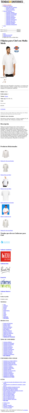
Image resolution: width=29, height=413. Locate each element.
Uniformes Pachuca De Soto (9, 363)
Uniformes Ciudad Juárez (8, 368)
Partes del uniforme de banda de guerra (11, 387)
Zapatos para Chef (7, 328)
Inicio (4, 33)
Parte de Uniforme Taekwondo (9, 399)
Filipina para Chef (7, 36)
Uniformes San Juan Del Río (9, 370)
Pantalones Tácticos (7, 331)
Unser (4, 311)
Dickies (6, 96)
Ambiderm (5, 305)
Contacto (5, 404)
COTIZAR (3, 109)
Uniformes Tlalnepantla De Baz (10, 364)
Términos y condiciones (8, 406)
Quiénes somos (6, 402)
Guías (4, 25)
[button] (3, 77)
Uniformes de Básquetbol (11, 24)
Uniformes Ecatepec (7, 365)
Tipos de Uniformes (7, 11)
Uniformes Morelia (7, 369)
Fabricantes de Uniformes (11, 7)
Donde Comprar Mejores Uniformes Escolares (13, 390)
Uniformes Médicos (10, 12)
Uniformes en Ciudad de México (10, 360)
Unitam (4, 314)
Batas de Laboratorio (7, 327)
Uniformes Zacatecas (7, 372)
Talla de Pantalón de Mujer (9, 395)
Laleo (4, 304)
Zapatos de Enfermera (8, 323)
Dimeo (4, 315)
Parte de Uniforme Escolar (9, 396)
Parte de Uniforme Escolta (8, 398)
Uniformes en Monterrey (8, 373)
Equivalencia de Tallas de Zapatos (10, 389)
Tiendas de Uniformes (8, 6)
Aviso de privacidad (7, 407)
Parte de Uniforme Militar (8, 394)
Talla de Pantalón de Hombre (9, 391)
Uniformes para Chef (10, 20)
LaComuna (25, 410)
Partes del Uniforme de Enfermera (10, 388)
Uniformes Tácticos (10, 16)
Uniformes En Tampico (8, 374)
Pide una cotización (7, 405)
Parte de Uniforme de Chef (9, 393)
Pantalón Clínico (6, 325)
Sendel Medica (6, 310)
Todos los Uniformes (10, 9)
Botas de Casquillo (7, 335)
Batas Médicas (6, 329)
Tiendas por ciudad (10, 8)
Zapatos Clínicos (6, 324)
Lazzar (4, 309)
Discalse (5, 307)
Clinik (4, 313)
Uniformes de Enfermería (11, 13)
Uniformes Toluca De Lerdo (9, 362)
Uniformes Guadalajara (8, 367)
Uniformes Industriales (11, 17)
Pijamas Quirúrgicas (7, 330)
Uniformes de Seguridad (11, 14)
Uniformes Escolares (10, 18)
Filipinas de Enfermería (8, 333)
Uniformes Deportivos (10, 22)
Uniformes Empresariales (11, 19)
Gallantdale (5, 316)
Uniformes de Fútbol (10, 23)
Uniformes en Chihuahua (8, 375)
